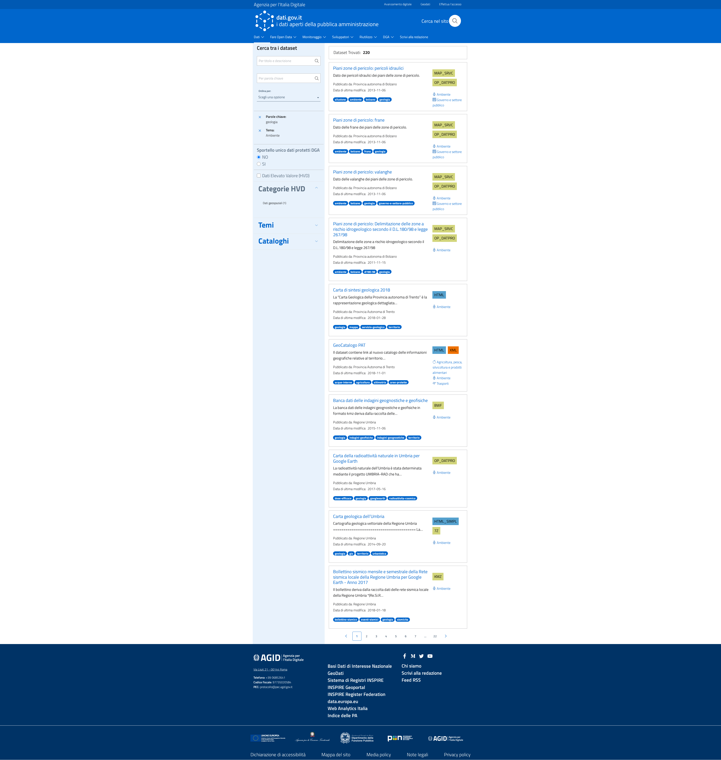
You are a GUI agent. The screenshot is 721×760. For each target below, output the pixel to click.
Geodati (425, 4)
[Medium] (413, 655)
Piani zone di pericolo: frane (359, 120)
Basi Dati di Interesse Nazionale (360, 666)
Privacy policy (457, 754)
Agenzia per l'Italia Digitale (279, 4)
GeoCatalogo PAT (349, 345)
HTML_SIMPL (445, 521)
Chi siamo (411, 665)
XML (453, 350)
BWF (438, 405)
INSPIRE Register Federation (356, 694)
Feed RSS (411, 680)
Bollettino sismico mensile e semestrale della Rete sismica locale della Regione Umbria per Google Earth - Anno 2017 (380, 577)
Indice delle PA (342, 715)
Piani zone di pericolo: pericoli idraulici (368, 68)
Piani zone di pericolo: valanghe (362, 171)
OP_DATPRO (444, 82)
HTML (439, 295)
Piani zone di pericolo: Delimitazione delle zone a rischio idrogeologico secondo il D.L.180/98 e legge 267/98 (380, 229)
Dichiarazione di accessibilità (277, 754)
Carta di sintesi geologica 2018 (361, 289)
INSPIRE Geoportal (346, 687)
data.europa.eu (343, 701)
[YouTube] (430, 655)
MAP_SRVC (443, 73)
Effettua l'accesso (450, 4)
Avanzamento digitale (398, 4)
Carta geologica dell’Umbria (358, 516)
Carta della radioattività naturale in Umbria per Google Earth (376, 458)
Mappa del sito (335, 754)
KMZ (438, 576)
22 (435, 636)
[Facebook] (405, 655)
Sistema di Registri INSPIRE (356, 680)
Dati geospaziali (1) (274, 203)
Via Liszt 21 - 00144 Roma (270, 669)
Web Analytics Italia (348, 708)
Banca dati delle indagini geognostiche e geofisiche (380, 400)
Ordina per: (265, 91)
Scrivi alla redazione (422, 673)
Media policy (379, 754)
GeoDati (336, 673)
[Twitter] (422, 655)
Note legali (417, 754)
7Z (436, 531)
